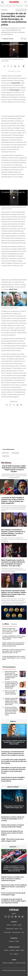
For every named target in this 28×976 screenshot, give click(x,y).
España (19, 925)
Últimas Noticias (16, 932)
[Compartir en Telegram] (18, 66)
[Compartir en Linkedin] (15, 66)
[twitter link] (9, 916)
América (9, 925)
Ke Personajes (15, 453)
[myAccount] (25, 2)
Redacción (11, 941)
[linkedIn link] (22, 916)
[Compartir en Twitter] (11, 66)
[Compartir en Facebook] (8, 66)
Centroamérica (7, 932)
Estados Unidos (10, 928)
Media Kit (16, 954)
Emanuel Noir (5, 453)
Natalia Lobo (7, 6)
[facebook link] (5, 916)
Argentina (6, 950)
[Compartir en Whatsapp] (4, 66)
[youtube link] (15, 916)
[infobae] (14, 2)
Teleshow (4, 10)
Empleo (17, 941)
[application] (14, 50)
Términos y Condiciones (8, 963)
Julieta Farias (5, 456)
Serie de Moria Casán (17, 6)
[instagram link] (12, 916)
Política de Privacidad (20, 963)
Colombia (14, 925)
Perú (21, 928)
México (16, 928)
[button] (2, 2)
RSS (23, 932)
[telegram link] (19, 916)
